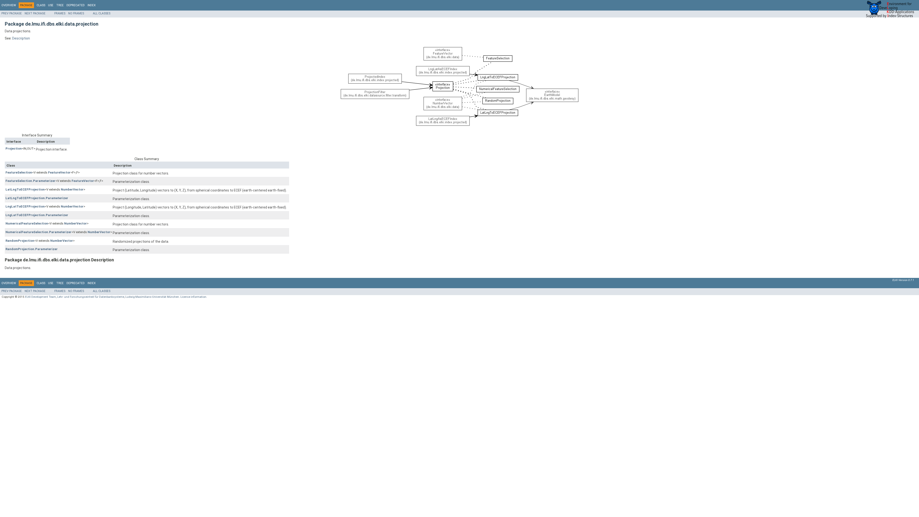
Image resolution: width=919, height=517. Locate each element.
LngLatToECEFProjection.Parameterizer (37, 215)
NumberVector (72, 189)
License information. (193, 296)
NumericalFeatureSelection (27, 223)
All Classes (101, 13)
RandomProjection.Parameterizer (32, 249)
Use (50, 5)
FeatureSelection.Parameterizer (31, 181)
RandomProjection (20, 240)
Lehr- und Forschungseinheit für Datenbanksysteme (90, 296)
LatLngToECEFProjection (25, 189)
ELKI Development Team (40, 296)
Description (21, 38)
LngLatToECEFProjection (25, 206)
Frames (59, 13)
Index (92, 5)
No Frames (76, 13)
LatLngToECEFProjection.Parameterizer (37, 198)
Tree (60, 5)
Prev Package (11, 13)
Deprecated (76, 5)
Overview (8, 5)
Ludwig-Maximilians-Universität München (152, 296)
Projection (14, 148)
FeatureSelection (19, 172)
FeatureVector (59, 172)
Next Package (35, 13)
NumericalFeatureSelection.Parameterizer (39, 232)
